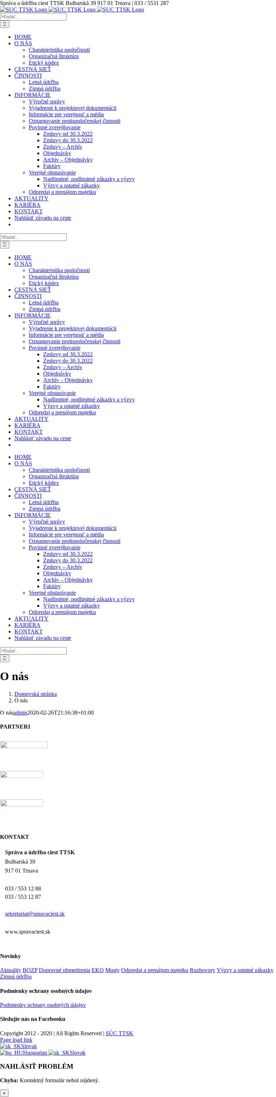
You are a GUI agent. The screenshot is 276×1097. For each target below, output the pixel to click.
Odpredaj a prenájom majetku (154, 970)
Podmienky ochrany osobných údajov (43, 1005)
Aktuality (10, 970)
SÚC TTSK (119, 1033)
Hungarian (36, 1053)
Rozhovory (202, 970)
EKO (98, 970)
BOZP (30, 970)
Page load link (16, 1040)
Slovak (29, 1046)
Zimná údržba (16, 976)
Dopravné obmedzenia (64, 970)
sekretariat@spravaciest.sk (35, 914)
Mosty (112, 970)
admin (20, 713)
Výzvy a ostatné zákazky (245, 970)
